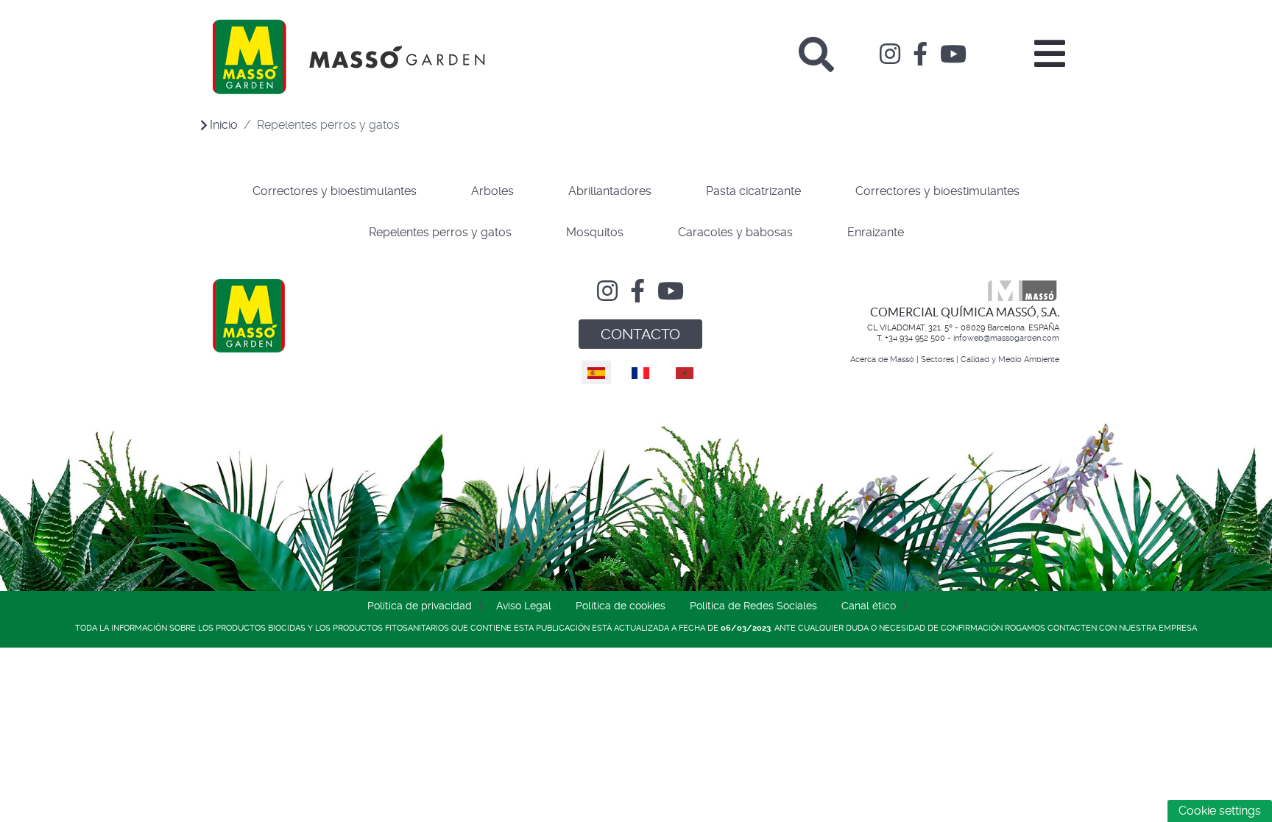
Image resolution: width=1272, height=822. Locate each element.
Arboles (492, 191)
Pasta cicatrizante (753, 191)
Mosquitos (594, 232)
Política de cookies (620, 606)
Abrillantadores (609, 191)
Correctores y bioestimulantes (334, 191)
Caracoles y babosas (735, 232)
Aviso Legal (523, 606)
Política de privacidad (419, 606)
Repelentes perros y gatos (440, 232)
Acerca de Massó (882, 359)
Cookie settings (1220, 811)
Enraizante (875, 232)
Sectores (937, 359)
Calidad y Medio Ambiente (1010, 359)
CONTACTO (640, 334)
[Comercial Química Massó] (349, 56)
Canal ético (868, 606)
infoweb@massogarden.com (1006, 338)
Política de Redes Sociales (753, 606)
